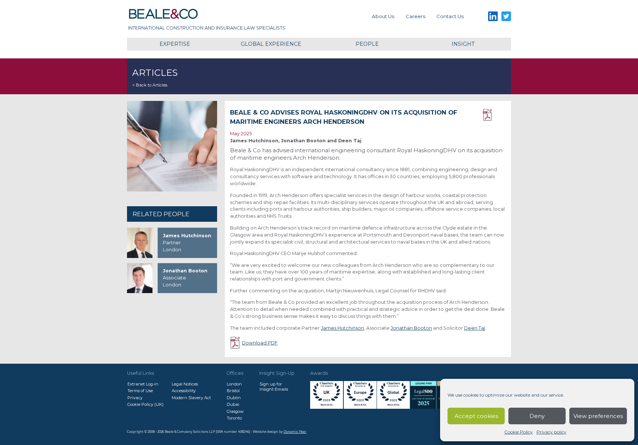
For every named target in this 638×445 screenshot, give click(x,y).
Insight (463, 44)
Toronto (234, 418)
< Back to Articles (149, 85)
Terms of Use (140, 390)
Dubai (233, 404)
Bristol (233, 390)
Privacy (135, 397)
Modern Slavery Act (191, 397)
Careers (415, 16)
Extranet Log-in (142, 384)
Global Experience (271, 44)
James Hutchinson (342, 328)
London (234, 384)
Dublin (234, 397)
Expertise (175, 44)
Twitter (506, 16)
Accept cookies (476, 415)
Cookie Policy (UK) (145, 404)
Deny (537, 415)
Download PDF (494, 115)
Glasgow (235, 411)
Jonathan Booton (411, 328)
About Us (383, 16)
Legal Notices (185, 384)
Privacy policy (551, 432)
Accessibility (184, 390)
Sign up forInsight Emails (274, 386)
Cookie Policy (518, 432)
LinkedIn (493, 16)
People (367, 44)
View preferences (598, 415)
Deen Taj (474, 328)
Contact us (450, 16)
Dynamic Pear (295, 432)
